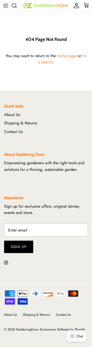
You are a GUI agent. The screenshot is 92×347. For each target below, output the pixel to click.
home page (66, 56)
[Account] (75, 5)
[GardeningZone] (46, 6)
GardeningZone (27, 329)
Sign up (19, 246)
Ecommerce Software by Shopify (62, 329)
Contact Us (13, 132)
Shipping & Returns (20, 123)
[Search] (16, 5)
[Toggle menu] (5, 5)
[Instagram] (6, 263)
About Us (12, 115)
